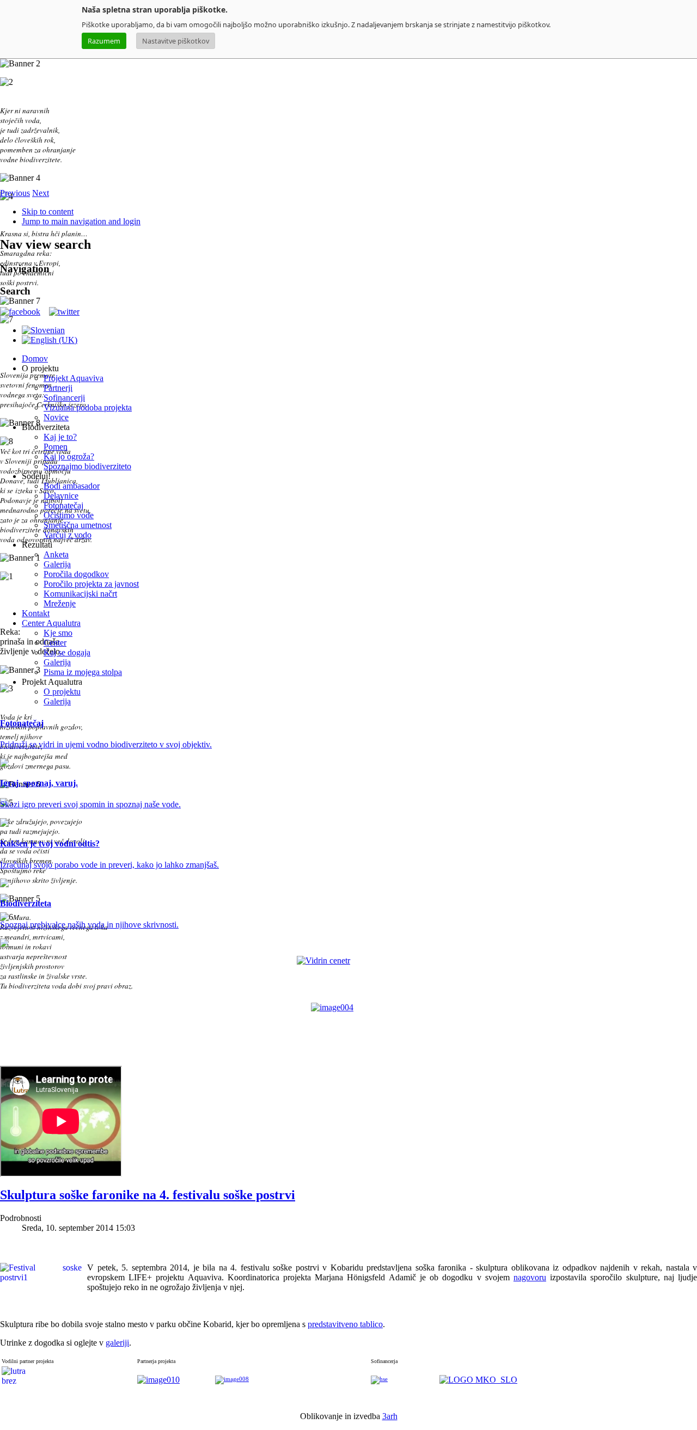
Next (40, 193)
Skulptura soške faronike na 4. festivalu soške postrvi (147, 1195)
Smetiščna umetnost (78, 525)
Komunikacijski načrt (80, 593)
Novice (56, 417)
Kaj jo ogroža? (69, 456)
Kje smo (58, 632)
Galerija (57, 564)
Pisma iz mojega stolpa (83, 672)
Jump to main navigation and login (81, 221)
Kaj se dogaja (67, 652)
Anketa (56, 554)
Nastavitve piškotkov (175, 41)
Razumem (104, 41)
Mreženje (60, 603)
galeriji (117, 1342)
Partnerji (58, 387)
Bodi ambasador (72, 485)
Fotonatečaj (63, 505)
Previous (15, 193)
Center (55, 642)
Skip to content (48, 211)
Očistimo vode (69, 515)
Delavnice (61, 495)
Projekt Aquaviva (73, 378)
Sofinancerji (64, 397)
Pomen (56, 446)
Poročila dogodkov (76, 574)
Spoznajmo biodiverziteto (87, 466)
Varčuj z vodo (67, 534)
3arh (390, 1416)
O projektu (62, 691)
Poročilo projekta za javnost (91, 583)
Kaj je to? (60, 436)
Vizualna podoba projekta (88, 407)
